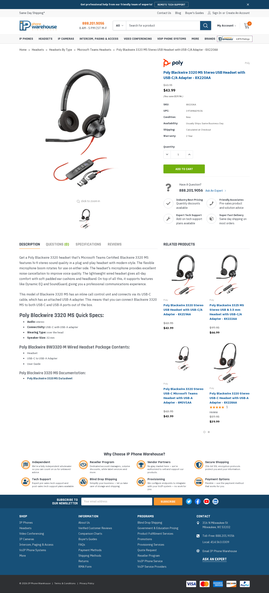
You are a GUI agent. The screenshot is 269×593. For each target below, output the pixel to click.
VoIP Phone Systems (171, 39)
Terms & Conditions (65, 583)
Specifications (88, 244)
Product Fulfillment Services (155, 533)
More (195, 39)
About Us (84, 522)
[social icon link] (189, 501)
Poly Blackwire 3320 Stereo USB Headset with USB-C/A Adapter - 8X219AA (183, 309)
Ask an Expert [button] (214, 559)
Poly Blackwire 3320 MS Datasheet (49, 378)
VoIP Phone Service (150, 561)
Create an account (238, 13)
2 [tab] (209, 432)
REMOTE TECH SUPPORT (171, 4)
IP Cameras (66, 39)
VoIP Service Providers (151, 566)
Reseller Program (148, 555)
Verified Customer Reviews (95, 528)
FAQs (81, 544)
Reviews (115, 244)
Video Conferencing (138, 39)
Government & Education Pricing (157, 528)
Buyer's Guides (194, 13)
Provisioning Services (150, 544)
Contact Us (164, 13)
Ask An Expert (214, 190)
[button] (248, 4)
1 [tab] (204, 432)
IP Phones (26, 39)
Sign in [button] (217, 13)
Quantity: (169, 146)
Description (29, 244)
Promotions (144, 539)
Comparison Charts (90, 533)
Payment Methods (90, 550)
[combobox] (163, 25)
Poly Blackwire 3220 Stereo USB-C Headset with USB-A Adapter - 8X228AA (230, 398)
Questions (57, 244)
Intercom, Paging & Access (99, 39)
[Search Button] (205, 25)
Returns (83, 561)
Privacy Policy (87, 583)
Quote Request (147, 550)
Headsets (45, 39)
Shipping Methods (89, 555)
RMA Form (85, 566)
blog (178, 13)
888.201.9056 (93, 23)
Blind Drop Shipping (149, 522)
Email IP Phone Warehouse (219, 551)
